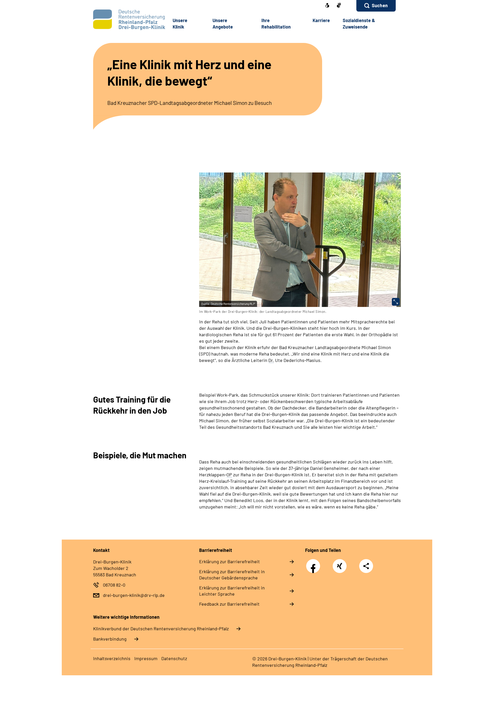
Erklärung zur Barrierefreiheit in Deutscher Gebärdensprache (232, 574)
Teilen (366, 565)
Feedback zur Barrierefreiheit (229, 604)
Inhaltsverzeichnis (111, 658)
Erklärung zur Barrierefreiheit (229, 561)
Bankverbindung (110, 639)
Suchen (380, 5)
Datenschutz (174, 658)
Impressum (145, 658)
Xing (339, 563)
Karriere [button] (321, 20)
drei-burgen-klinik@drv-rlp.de (134, 595)
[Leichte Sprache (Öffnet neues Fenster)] (327, 6)
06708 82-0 (114, 585)
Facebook (314, 563)
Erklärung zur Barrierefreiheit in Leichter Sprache (232, 591)
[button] (376, 6)
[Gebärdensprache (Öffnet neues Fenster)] (339, 6)
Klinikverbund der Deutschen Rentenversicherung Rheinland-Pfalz (161, 628)
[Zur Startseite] (127, 20)
